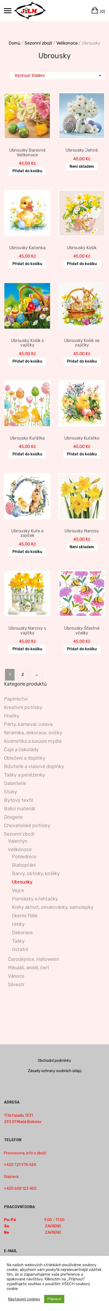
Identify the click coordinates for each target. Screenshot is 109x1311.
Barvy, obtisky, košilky (36, 873)
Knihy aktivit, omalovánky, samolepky (52, 907)
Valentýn (17, 841)
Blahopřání (24, 865)
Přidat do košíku (27, 171)
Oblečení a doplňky (24, 758)
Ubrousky (22, 882)
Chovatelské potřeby (27, 825)
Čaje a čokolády (21, 750)
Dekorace (22, 933)
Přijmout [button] (54, 1299)
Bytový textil (18, 800)
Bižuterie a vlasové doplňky (34, 766)
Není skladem (82, 166)
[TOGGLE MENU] (7, 10)
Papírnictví (16, 699)
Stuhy (10, 792)
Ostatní (20, 949)
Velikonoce (67, 43)
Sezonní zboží (38, 43)
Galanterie (15, 783)
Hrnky (18, 924)
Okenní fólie (25, 916)
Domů (14, 43)
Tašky (18, 941)
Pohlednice (24, 857)
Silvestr (16, 984)
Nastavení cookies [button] (24, 1299)
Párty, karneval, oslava (28, 724)
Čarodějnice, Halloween (33, 959)
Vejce (18, 890)
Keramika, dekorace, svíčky (33, 733)
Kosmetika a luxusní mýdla (32, 741)
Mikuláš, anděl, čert (28, 968)
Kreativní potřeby (23, 707)
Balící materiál (19, 809)
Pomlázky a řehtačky (35, 899)
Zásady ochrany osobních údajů (54, 1071)
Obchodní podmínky (54, 1060)
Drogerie (13, 817)
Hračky (11, 716)
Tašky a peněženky (24, 775)
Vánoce (16, 976)
